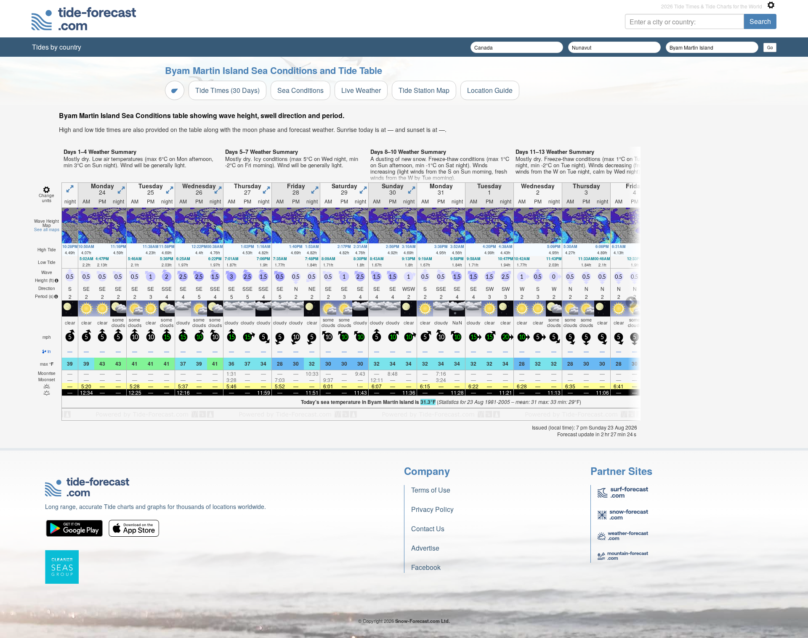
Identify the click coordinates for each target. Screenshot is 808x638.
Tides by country (56, 47)
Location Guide (490, 90)
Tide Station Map (424, 90)
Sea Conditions (300, 90)
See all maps (46, 229)
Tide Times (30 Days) (227, 90)
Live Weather (361, 90)
